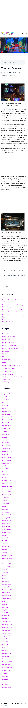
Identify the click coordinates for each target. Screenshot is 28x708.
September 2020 (7, 598)
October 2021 (6, 561)
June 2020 (5, 607)
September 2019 (7, 633)
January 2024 (6, 483)
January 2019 (6, 656)
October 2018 (6, 664)
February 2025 (6, 446)
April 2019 (5, 647)
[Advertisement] (14, 15)
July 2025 (5, 431)
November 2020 (7, 592)
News (4, 362)
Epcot (4, 354)
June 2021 (5, 572)
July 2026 (5, 397)
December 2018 (7, 659)
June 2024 (5, 469)
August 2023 (6, 497)
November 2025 (7, 420)
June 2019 (5, 641)
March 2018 (5, 685)
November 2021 (7, 558)
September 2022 (7, 529)
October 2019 (6, 630)
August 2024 (6, 463)
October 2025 (6, 423)
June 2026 (5, 399)
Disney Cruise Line (7, 334)
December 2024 (7, 451)
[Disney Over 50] (7, 33)
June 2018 (5, 676)
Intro (3, 357)
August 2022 (6, 532)
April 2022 (5, 544)
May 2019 (5, 644)
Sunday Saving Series (8, 368)
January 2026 (6, 414)
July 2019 (5, 638)
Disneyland (5, 351)
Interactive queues (6, 109)
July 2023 (5, 500)
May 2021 (5, 575)
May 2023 (5, 506)
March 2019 (5, 650)
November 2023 (7, 489)
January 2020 (6, 621)
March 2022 (5, 546)
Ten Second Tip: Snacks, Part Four (13, 275)
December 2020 (7, 590)
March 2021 (5, 581)
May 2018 (5, 679)
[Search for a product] (23, 33)
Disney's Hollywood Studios (10, 348)
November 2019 (7, 627)
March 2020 (5, 615)
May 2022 (5, 541)
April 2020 (5, 613)
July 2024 (5, 466)
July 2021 (5, 569)
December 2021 (7, 555)
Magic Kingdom (7, 359)
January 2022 (6, 552)
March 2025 (5, 443)
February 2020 (6, 618)
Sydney (5, 705)
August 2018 (6, 670)
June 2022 (5, 538)
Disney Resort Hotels (8, 336)
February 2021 (6, 584)
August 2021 (6, 567)
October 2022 (6, 526)
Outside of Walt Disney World (11, 365)
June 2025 (5, 434)
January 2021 (6, 587)
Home (4, 62)
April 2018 (5, 682)
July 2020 (5, 604)
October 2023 (6, 492)
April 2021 (5, 578)
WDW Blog (13, 75)
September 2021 (7, 564)
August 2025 (6, 428)
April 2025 (5, 440)
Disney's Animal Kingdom (9, 345)
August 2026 (6, 394)
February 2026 (6, 411)
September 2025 (7, 425)
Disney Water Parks (8, 342)
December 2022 (7, 520)
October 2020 (6, 595)
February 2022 (6, 549)
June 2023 (5, 503)
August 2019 (6, 636)
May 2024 (5, 471)
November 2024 (7, 454)
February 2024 (6, 480)
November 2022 (7, 523)
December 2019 (7, 624)
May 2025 (5, 437)
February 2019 (6, 653)
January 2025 (6, 448)
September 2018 (7, 667)
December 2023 (7, 486)
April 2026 (5, 405)
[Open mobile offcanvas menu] (26, 33)
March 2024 (5, 477)
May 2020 (5, 610)
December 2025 (7, 417)
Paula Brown (7, 72)
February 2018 (6, 687)
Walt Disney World (7, 374)
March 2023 (5, 512)
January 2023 (6, 518)
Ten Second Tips (7, 371)
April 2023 (5, 509)
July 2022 (5, 535)
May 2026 (5, 402)
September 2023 (7, 495)
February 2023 (6, 515)
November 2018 (7, 662)
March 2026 (5, 408)
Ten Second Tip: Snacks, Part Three (14, 271)
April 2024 (5, 474)
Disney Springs (6, 339)
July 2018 (5, 673)
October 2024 (6, 457)
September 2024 (7, 460)
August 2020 (6, 601)
